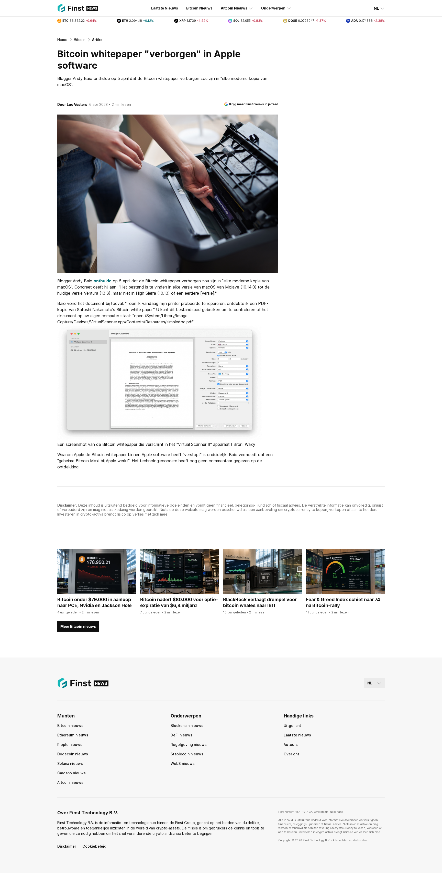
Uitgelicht (292, 725)
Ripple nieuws (69, 744)
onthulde (103, 280)
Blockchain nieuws (187, 725)
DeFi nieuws (181, 735)
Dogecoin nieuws (72, 754)
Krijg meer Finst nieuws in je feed (253, 104)
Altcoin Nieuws (234, 8)
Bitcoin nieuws (70, 725)
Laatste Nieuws (164, 8)
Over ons (292, 754)
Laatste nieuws (297, 735)
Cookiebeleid (94, 846)
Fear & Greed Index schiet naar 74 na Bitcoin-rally (343, 602)
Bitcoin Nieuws (199, 8)
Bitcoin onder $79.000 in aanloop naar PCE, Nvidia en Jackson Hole (94, 602)
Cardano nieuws (71, 773)
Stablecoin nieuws (187, 754)
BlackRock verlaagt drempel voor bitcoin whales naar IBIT (260, 602)
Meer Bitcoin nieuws (78, 626)
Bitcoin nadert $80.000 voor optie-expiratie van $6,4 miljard (179, 602)
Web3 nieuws (183, 763)
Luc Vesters (77, 104)
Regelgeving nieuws (189, 744)
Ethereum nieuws (72, 735)
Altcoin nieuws (70, 782)
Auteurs (291, 744)
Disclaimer (66, 846)
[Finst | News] (77, 8)
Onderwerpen (273, 8)
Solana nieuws (70, 763)
